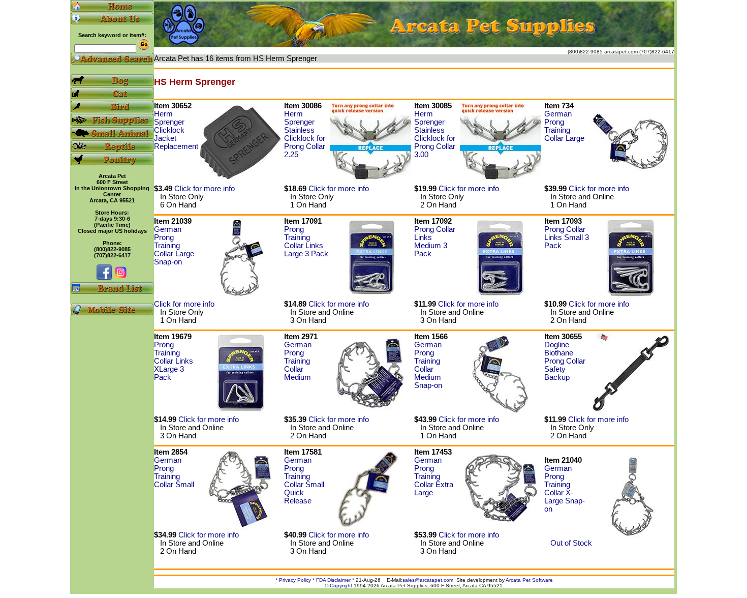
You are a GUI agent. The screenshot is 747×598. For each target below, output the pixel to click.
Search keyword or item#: (112, 35)
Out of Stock (568, 543)
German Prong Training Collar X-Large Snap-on (564, 488)
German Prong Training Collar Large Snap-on (174, 245)
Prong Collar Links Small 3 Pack (566, 237)
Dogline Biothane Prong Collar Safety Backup (564, 361)
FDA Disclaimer (333, 580)
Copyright (341, 585)
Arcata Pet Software (529, 580)
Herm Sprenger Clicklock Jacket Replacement (176, 130)
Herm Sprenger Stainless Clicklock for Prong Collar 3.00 (434, 134)
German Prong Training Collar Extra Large (433, 476)
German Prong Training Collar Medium (298, 361)
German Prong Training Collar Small (174, 472)
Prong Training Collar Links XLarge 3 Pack (173, 361)
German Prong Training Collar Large (564, 126)
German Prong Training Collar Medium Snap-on (428, 365)
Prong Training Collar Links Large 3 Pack (306, 241)
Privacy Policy (295, 580)
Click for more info (204, 189)
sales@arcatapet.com (427, 580)
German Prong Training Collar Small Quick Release (304, 480)
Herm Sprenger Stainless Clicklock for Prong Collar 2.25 (304, 134)
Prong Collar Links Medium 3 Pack (434, 241)
